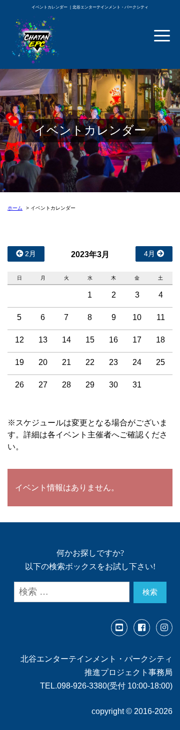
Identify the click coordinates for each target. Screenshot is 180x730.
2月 (29, 254)
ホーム (15, 208)
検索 (150, 592)
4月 (150, 254)
